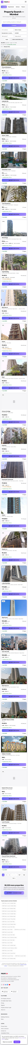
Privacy (20, 1037)
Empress (4, 445)
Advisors (18, 6)
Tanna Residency (6, 203)
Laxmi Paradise (5, 822)
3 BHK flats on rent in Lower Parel (8, 953)
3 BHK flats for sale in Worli (7, 932)
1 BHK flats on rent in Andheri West (9, 945)
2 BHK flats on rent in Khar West (8, 940)
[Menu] (25, 2)
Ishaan (3, 341)
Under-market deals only (17, 39)
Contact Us (3, 1030)
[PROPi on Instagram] (3, 985)
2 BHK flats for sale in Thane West (8, 919)
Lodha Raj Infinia (6, 583)
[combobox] (7, 30)
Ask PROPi (5, 80)
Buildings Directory (5, 1016)
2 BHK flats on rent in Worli (7, 942)
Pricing (2, 1003)
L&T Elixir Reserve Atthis (8, 719)
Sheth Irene (5, 617)
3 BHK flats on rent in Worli (7, 929)
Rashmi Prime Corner (7, 788)
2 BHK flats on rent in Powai (19, 929)
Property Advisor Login (6, 1007)
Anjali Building (5, 271)
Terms (23, 1037)
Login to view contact (14, 77)
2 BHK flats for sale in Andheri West (9, 905)
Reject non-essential (7, 1041)
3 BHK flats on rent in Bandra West (8, 908)
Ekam (3, 377)
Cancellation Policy (5, 1033)
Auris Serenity (5, 651)
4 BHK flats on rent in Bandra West (8, 958)
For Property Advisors (6, 998)
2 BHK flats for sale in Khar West (8, 934)
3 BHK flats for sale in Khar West (8, 926)
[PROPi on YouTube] (9, 985)
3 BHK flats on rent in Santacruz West (9, 937)
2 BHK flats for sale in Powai (7, 955)
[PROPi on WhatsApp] (1, 985)
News (2, 1019)
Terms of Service (4, 1028)
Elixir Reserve (5, 685)
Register (3, 1005)
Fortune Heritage (6, 411)
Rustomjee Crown (6, 169)
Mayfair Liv (4, 549)
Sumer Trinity (5, 135)
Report (25, 80)
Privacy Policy (4, 1026)
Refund (3, 1039)
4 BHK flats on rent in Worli (7, 950)
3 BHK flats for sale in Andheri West (9, 911)
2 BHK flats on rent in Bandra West (8, 916)
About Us (3, 1009)
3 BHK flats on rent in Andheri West (9, 913)
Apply (7, 39)
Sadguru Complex (6, 753)
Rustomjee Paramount (7, 479)
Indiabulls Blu (5, 101)
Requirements (11, 6)
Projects (23, 6)
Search (14, 25)
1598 (24, 874)
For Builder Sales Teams (6, 1000)
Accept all (17, 1041)
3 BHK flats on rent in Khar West (8, 921)
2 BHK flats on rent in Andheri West (9, 903)
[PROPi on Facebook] (7, 985)
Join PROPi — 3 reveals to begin (14, 892)
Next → (14, 878)
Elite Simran (5, 307)
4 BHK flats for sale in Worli (20, 955)
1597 (19, 874)
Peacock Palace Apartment (8, 856)
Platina (3, 515)
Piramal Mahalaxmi (6, 67)
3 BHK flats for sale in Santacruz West (9, 948)
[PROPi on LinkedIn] (5, 985)
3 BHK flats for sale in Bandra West (9, 924)
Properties (4, 6)
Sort (2, 46)
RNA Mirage (5, 237)
